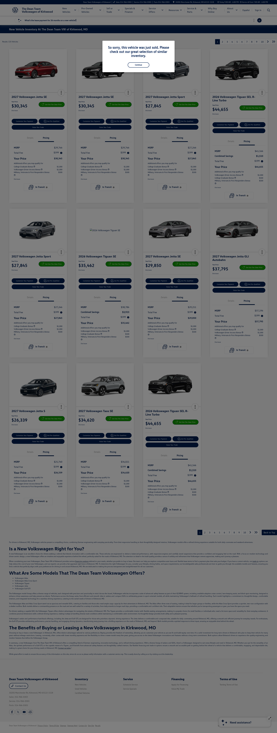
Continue (138, 65)
